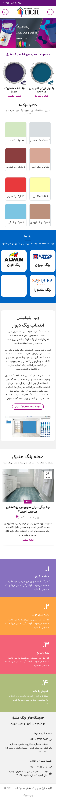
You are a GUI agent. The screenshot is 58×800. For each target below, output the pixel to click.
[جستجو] (5, 12)
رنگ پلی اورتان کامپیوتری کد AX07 (41, 90)
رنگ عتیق (31, 517)
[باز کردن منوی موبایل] (50, 12)
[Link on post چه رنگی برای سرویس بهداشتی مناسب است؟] (28, 485)
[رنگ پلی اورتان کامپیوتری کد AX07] (42, 73)
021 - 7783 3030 (13, 3)
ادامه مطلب (27, 540)
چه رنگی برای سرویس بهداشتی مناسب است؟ (28, 509)
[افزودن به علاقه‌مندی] (32, 63)
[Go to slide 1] (29, 45)
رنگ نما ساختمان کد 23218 (14, 90)
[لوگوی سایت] (28, 12)
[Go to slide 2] (26, 45)
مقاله (28, 501)
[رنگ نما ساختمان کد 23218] (14, 73)
